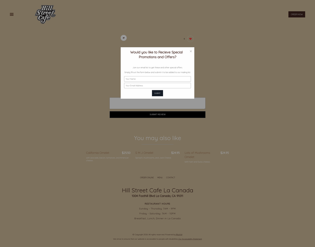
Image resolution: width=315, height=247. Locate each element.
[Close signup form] (191, 51)
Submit (157, 93)
